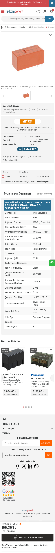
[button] (3, 3)
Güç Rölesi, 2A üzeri (36, 27)
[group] (27, 58)
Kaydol (48, 443)
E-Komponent (10, 27)
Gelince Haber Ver (31, 537)
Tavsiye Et (20, 156)
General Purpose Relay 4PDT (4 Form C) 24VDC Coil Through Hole (40, 384)
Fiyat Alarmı (35, 156)
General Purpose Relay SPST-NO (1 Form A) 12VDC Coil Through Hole (13, 382)
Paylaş (8, 156)
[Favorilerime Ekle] (22, 350)
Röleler (22, 27)
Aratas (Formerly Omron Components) (13, 374)
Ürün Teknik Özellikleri (17, 193)
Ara (49, 18)
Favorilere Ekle (11, 160)
